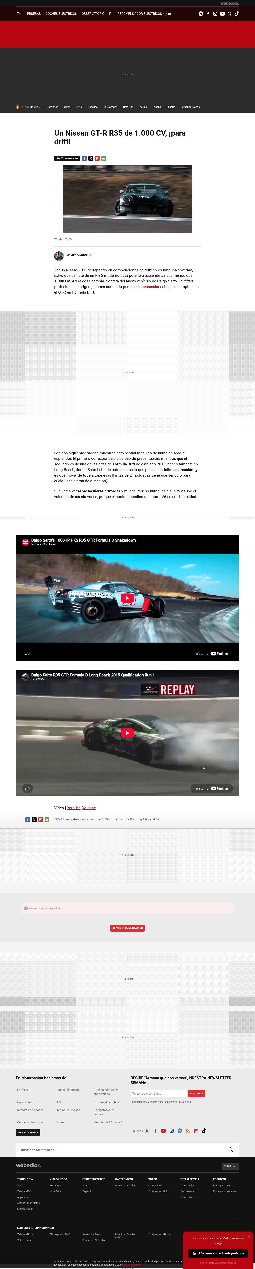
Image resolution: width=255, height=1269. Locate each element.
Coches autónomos (30, 1122)
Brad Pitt (128, 106)
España (157, 106)
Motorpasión (155, 1185)
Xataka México (25, 1234)
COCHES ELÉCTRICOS (61, 14)
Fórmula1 (23, 1090)
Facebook (208, 13)
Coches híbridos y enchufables (106, 1092)
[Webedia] (229, 3)
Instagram (215, 13)
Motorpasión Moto (158, 1191)
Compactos (25, 1102)
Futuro (59, 1122)
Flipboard (97, 158)
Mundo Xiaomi (25, 1208)
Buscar (230, 1149)
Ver (129, 927)
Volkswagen (110, 106)
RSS (188, 1130)
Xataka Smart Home (28, 1202)
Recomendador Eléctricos (140, 14)
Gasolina (93, 106)
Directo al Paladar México (125, 1236)
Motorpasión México (159, 1234)
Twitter (229, 13)
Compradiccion (188, 1197)
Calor (67, 106)
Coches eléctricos (67, 1090)
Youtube (222, 13)
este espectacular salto (149, 286)
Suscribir (196, 1093)
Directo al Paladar (125, 1185)
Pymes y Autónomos (224, 1191)
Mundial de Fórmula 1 (108, 1122)
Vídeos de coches (82, 819)
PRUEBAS (34, 14)
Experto (171, 106)
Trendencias (187, 1185)
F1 (111, 14)
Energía (142, 106)
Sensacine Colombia (94, 1240)
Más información (131, 1264)
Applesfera (23, 1197)
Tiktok (236, 13)
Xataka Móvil (24, 1191)
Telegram (200, 13)
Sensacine (88, 1185)
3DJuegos (55, 1185)
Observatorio (93, 14)
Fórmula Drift (127, 819)
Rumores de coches (30, 1110)
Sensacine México (92, 1234)
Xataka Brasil (24, 1240)
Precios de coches (67, 1110)
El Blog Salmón (221, 1185)
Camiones (52, 106)
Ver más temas (28, 1132)
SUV (58, 1102)
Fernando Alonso (190, 106)
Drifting (106, 819)
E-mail (103, 158)
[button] (79, 255)
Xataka (21, 1185)
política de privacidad (179, 1101)
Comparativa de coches (104, 1112)
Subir (227, 1166)
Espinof (86, 1191)
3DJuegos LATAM (60, 1234)
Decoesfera (187, 1191)
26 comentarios (69, 158)
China (79, 106)
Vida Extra (55, 1191)
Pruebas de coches (106, 1102)
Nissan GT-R (151, 819)
